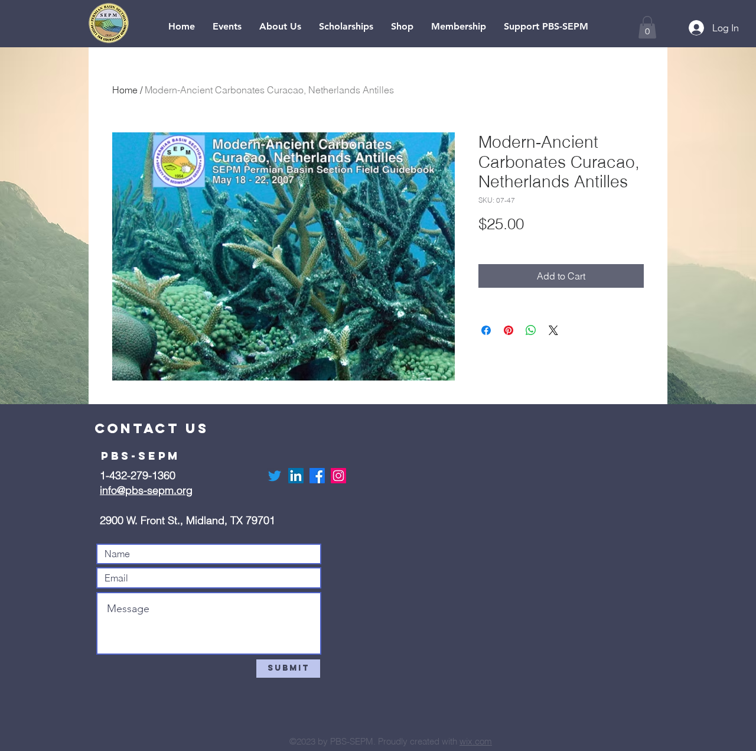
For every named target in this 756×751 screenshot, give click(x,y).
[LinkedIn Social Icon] (296, 475)
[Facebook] (317, 475)
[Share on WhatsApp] (531, 330)
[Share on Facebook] (486, 330)
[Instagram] (338, 475)
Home (125, 90)
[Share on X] (553, 330)
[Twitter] (274, 475)
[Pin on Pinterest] (508, 330)
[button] (647, 27)
